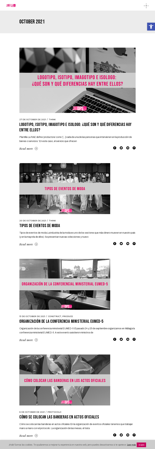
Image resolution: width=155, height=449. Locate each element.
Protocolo (54, 412)
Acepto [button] (141, 445)
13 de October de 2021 (32, 316)
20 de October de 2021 (32, 220)
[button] (151, 27)
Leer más (131, 444)
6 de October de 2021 (32, 412)
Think (52, 119)
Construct (54, 316)
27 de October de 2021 (32, 119)
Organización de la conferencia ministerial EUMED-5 (61, 321)
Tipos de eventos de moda (39, 225)
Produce (67, 316)
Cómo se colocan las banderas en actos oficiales (59, 417)
